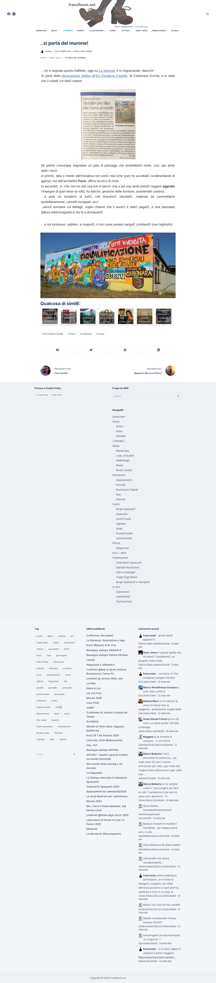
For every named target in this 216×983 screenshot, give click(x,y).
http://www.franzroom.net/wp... (157, 957)
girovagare (61, 655)
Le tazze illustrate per (107, 796)
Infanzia (120, 499)
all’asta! (106, 714)
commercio (69, 642)
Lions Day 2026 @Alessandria (104, 740)
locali (38, 675)
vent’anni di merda (147, 778)
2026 (102, 786)
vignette (121, 523)
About (54, 30)
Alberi (50, 636)
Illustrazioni (96, 30)
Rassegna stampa (103, 650)
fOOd (66, 649)
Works (80, 30)
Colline (56, 642)
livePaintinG (123, 596)
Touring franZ (124, 601)
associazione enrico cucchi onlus (154, 836)
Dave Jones (150, 652)
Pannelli (120, 484)
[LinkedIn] (159, 350)
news (89, 51)
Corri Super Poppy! (147, 681)
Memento (92, 828)
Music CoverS (124, 470)
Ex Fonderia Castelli (53, 334)
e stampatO (133, 582)
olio (65, 681)
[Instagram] (13, 13)
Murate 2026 (94, 698)
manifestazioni (53, 675)
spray (101, 334)
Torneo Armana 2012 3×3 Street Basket (157, 866)
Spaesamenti (124, 480)
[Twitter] (91, 350)
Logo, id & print (125, 455)
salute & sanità (43, 707)
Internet (40, 668)
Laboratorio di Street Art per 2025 (105, 822)
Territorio (58, 733)
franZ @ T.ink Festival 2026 (102, 735)
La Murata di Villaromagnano (103, 833)
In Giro (175, 30)
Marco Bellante (152, 753)
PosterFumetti (124, 533)
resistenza (41, 700)
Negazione (122, 548)
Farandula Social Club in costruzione (155, 744)
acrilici (39, 636)
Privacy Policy (42, 395)
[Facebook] (8, 13)
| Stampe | (68, 30)
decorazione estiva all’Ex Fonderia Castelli (94, 76)
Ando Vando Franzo (155, 719)
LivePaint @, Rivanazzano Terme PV (106, 671)
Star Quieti (41, 720)
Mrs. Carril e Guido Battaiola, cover (106, 808)
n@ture (39, 681)
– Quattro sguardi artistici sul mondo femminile (107, 756)
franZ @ (101, 645)
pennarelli (66, 687)
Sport (56, 713)
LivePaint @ (104, 678)
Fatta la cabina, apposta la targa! (154, 643)
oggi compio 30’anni (147, 943)
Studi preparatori (44, 726)
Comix (113, 30)
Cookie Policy (56, 395)
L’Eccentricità (144, 818)
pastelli (39, 687)
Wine (52, 739)
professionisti (42, 694)
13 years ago (172, 731)
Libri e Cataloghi (125, 572)
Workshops (122, 450)
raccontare (59, 694)
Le (94, 772)
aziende (62, 636)
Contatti (120, 436)
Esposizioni (122, 591)
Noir (118, 494)
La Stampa (107, 70)
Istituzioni (87, 334)
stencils (55, 720)
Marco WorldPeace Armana (160, 687)
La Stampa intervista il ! (106, 779)
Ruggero (148, 736)
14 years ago (165, 943)
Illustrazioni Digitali (127, 489)
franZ (49, 51)
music (68, 675)
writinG (62, 739)
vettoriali (40, 739)
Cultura (39, 649)
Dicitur (120, 426)
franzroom (149, 635)
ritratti (54, 700)
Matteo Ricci (151, 701)
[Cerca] (207, 14)
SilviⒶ (58, 707)
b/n (72, 636)
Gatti (49, 655)
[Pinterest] (125, 350)
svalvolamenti (64, 726)
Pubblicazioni (158, 30)
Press (119, 431)
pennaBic (52, 687)
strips (119, 528)
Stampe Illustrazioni (127, 567)
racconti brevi (124, 538)
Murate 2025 (94, 801)
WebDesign (122, 460)
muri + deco (141, 30)
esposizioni (53, 649)
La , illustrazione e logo (105, 640)
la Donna (67, 668)
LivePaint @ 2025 (107, 815)
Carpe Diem (42, 642)
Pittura (126, 30)
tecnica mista (42, 733)
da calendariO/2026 (106, 791)
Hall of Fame (42, 662)
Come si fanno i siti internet (151, 731)
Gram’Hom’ (41, 30)
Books (119, 465)
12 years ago (164, 681)
